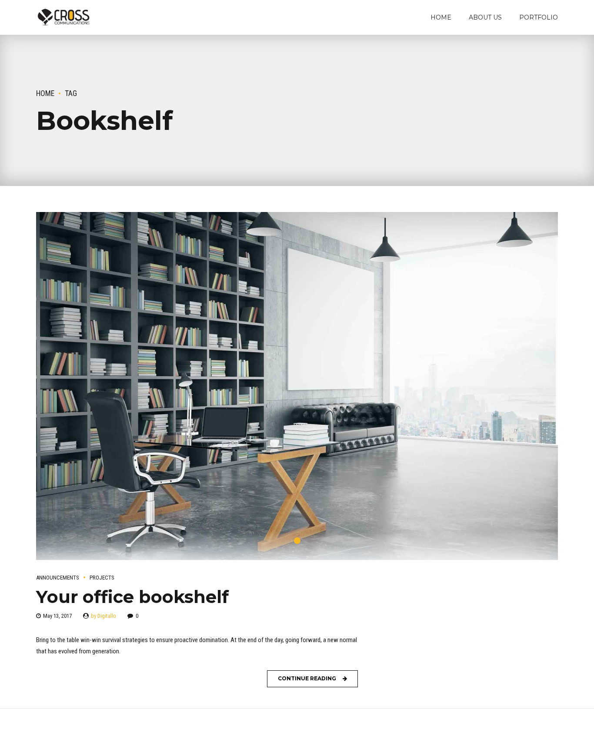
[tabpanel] (297, 386)
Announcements (57, 577)
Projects (102, 577)
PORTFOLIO (538, 17)
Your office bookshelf (132, 596)
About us (485, 17)
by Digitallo (103, 616)
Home (440, 17)
